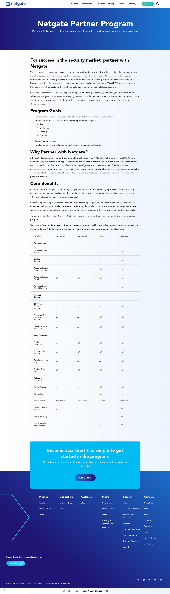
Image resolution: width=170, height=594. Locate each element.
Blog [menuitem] (146, 508)
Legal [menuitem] (146, 532)
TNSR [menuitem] (41, 514)
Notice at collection (70, 591)
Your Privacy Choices (92, 591)
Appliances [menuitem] (44, 502)
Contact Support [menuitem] (131, 541)
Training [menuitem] (126, 523)
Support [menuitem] (120, 3)
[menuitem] (138, 579)
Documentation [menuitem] (130, 535)
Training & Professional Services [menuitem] (107, 523)
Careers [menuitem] (147, 520)
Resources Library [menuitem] (131, 508)
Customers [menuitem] (100, 3)
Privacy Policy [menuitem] (150, 537)
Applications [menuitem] (87, 3)
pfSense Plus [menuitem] (45, 508)
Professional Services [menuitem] (128, 516)
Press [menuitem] (146, 514)
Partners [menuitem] (148, 526)
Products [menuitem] (74, 3)
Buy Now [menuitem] (148, 4)
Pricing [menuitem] (111, 3)
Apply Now (85, 477)
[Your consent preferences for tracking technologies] (4, 590)
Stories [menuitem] (84, 502)
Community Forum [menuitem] (131, 529)
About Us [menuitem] (148, 502)
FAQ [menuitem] (125, 502)
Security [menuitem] (126, 547)
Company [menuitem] (132, 3)
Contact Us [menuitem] (149, 543)
